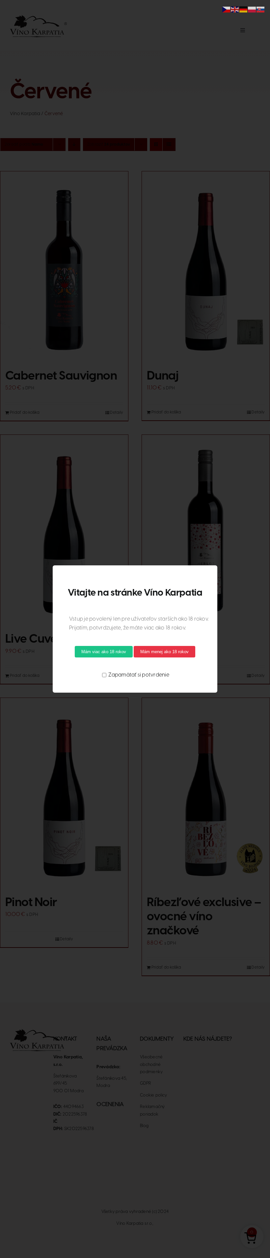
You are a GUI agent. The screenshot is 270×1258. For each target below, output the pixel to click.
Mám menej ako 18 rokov (164, 651)
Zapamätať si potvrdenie (138, 675)
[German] (243, 9)
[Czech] (226, 9)
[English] (235, 9)
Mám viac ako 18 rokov (103, 651)
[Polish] (252, 9)
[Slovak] (260, 9)
